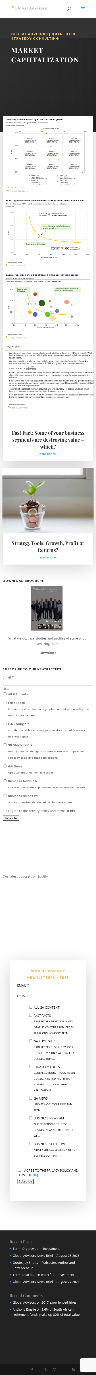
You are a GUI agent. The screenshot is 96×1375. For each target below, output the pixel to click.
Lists (6, 688)
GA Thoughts (48, 730)
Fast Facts (48, 709)
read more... (48, 454)
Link (71, 811)
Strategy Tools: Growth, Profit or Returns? (48, 546)
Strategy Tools (45, 751)
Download (48, 653)
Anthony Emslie (24, 1309)
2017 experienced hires (59, 1302)
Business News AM (46, 784)
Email (8, 677)
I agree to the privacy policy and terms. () (41, 811)
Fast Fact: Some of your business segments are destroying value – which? (48, 439)
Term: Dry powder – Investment (36, 1248)
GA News (30, 769)
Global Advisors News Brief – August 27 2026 (46, 1282)
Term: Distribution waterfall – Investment (43, 1275)
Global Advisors (24, 1302)
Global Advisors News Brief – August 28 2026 (46, 1255)
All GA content (19, 694)
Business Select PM (41, 799)
